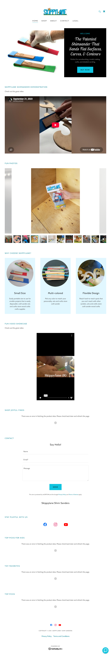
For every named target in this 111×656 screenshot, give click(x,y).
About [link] (53, 21)
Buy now (85, 70)
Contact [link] (64, 21)
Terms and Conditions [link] (61, 636)
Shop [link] (44, 21)
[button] (104, 11)
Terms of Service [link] (73, 494)
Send (55, 487)
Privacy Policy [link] (62, 494)
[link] (55, 11)
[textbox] (55, 451)
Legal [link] (76, 21)
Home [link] (35, 21)
